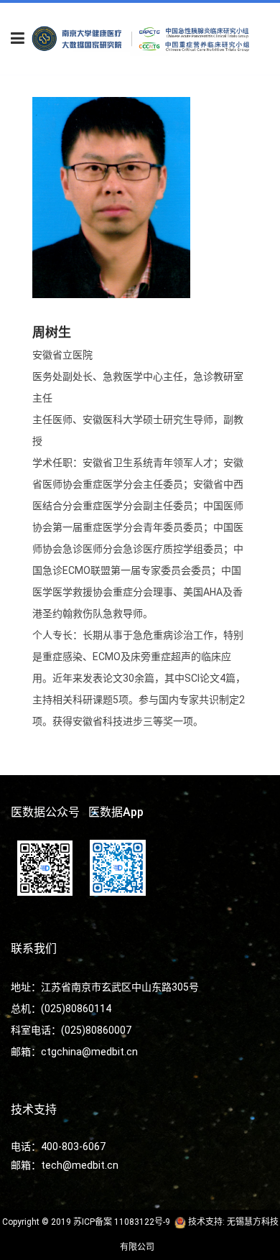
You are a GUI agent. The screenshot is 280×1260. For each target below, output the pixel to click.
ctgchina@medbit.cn (89, 1051)
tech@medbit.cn (79, 1165)
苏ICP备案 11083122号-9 (121, 1222)
